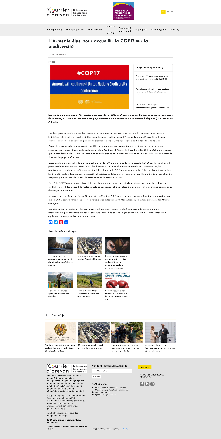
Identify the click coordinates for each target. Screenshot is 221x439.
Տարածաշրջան (159, 30)
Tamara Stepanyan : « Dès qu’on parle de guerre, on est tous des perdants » (125, 348)
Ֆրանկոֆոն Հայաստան (125, 29)
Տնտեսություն (95, 30)
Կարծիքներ (141, 30)
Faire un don (144, 367)
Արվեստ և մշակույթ (110, 30)
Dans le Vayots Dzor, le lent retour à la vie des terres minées (88, 294)
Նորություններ (54, 30)
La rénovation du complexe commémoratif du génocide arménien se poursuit (152, 107)
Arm (172, 12)
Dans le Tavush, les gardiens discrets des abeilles (58, 294)
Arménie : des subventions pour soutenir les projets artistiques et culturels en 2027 (152, 92)
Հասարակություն (75, 30)
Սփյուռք (174, 30)
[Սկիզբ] (67, 12)
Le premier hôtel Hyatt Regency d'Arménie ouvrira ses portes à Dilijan (160, 348)
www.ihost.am (124, 429)
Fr (168, 12)
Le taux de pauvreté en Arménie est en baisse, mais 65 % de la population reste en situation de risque (116, 262)
